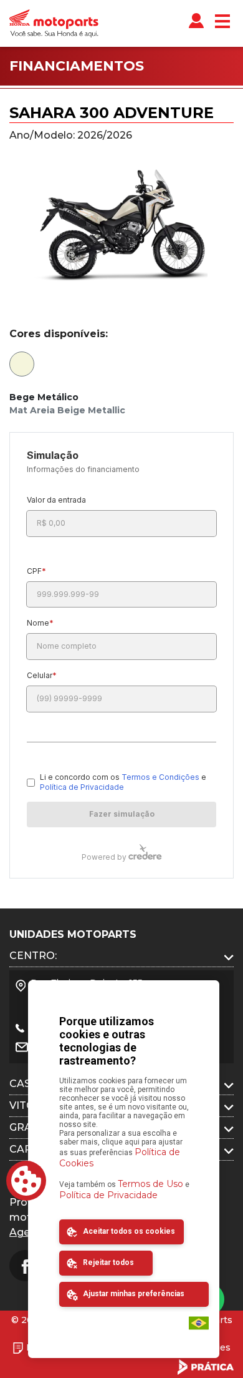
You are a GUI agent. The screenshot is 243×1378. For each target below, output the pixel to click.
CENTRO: (33, 956)
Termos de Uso (150, 1183)
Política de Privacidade (108, 1195)
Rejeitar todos (107, 1262)
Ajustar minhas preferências (132, 1293)
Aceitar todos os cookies (128, 1231)
